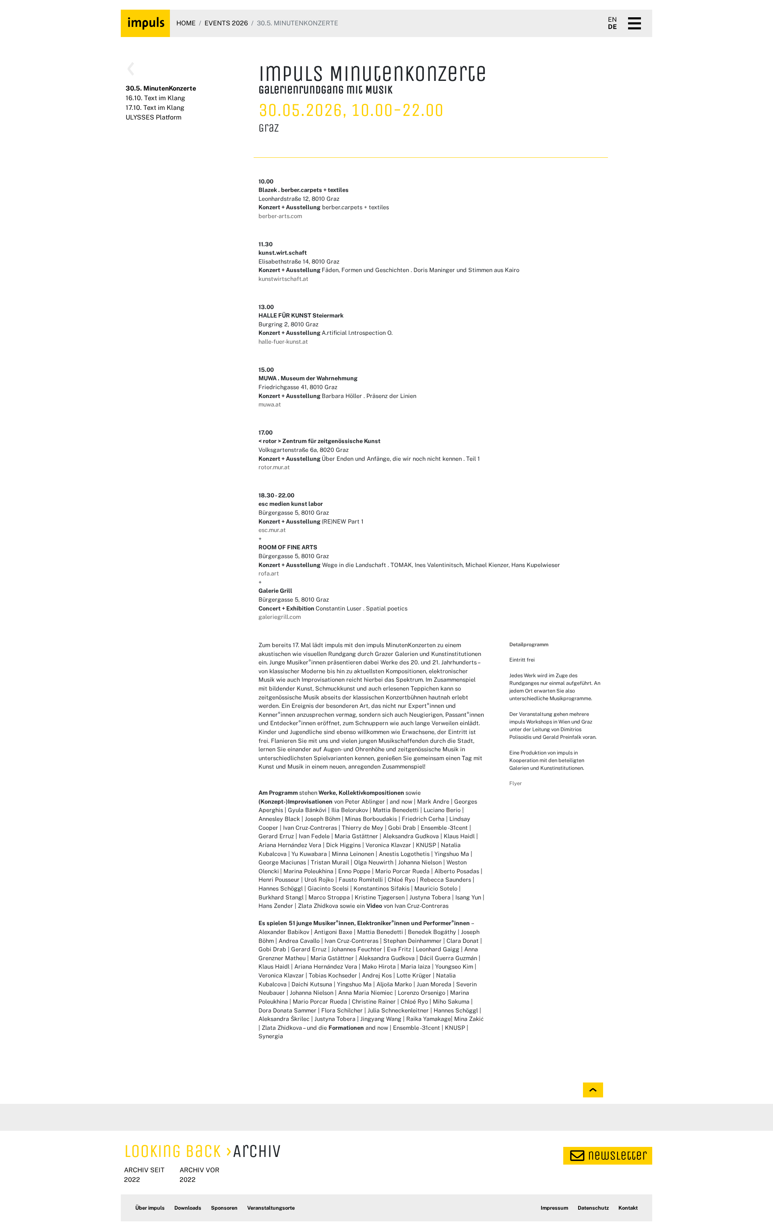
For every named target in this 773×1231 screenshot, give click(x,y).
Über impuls (150, 1208)
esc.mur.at (272, 529)
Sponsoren (224, 1208)
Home (186, 23)
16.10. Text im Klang (155, 98)
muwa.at (269, 404)
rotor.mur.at (274, 467)
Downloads (187, 1208)
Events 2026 (226, 23)
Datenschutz (593, 1208)
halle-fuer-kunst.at (283, 341)
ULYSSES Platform (154, 117)
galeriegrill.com (279, 616)
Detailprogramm (528, 644)
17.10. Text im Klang (155, 107)
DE (612, 27)
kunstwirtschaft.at (283, 278)
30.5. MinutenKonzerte (161, 88)
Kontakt (628, 1208)
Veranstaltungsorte (271, 1208)
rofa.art (268, 573)
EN (612, 19)
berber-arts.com (280, 215)
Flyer (515, 783)
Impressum (554, 1208)
